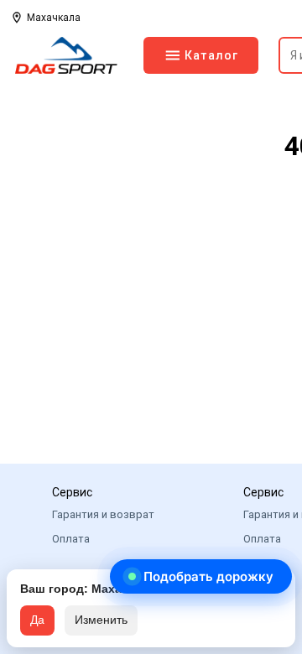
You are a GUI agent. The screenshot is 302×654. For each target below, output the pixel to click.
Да (37, 619)
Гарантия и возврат (103, 514)
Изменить (101, 619)
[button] (201, 576)
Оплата (71, 538)
